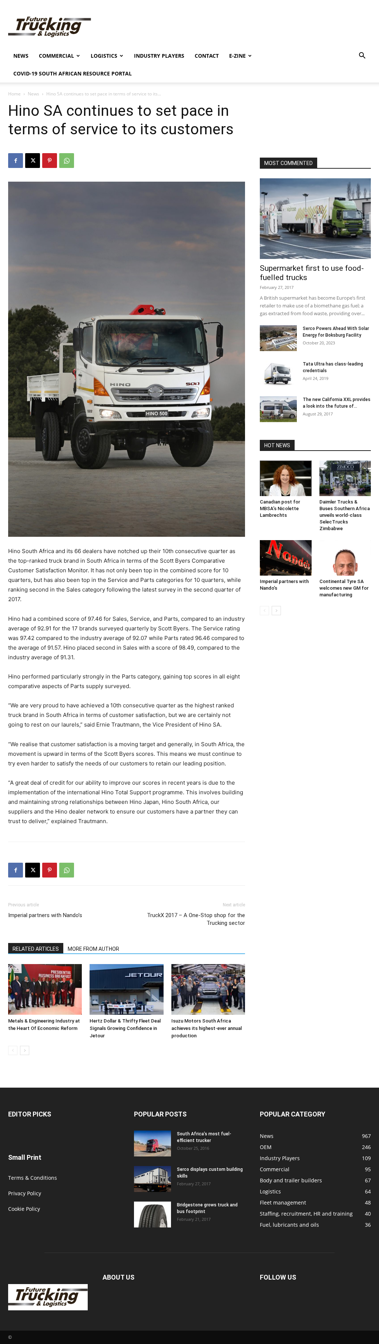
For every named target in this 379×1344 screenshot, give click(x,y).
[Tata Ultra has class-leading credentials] (278, 374)
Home (14, 94)
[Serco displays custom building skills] (152, 1179)
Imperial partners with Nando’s (45, 915)
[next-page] (24, 1050)
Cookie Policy (24, 1208)
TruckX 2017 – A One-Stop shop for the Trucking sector (196, 919)
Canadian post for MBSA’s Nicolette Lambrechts (280, 508)
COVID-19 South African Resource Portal (72, 73)
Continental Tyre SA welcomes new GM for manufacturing (344, 588)
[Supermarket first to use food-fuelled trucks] (315, 218)
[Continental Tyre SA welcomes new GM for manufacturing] (345, 558)
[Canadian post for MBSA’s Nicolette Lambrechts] (286, 478)
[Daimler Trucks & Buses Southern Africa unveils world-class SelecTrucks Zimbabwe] (345, 478)
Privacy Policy (24, 1193)
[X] (32, 160)
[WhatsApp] (66, 160)
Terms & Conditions (32, 1177)
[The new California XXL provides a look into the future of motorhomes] (278, 409)
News (20, 55)
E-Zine (237, 55)
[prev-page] (12, 1050)
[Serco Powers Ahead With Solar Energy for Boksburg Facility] (278, 338)
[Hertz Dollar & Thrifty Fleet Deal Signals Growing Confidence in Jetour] (126, 989)
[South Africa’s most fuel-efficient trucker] (152, 1143)
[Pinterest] (49, 160)
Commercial (56, 55)
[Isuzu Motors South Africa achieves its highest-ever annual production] (208, 989)
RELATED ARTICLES (36, 949)
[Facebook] (15, 160)
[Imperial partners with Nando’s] (286, 558)
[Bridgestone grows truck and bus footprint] (152, 1214)
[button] (362, 56)
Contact (207, 55)
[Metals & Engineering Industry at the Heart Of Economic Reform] (45, 989)
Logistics (104, 55)
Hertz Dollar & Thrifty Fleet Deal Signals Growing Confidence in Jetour (125, 1028)
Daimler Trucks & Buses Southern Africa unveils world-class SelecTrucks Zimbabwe (344, 515)
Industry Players (159, 55)
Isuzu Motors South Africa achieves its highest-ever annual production (206, 1028)
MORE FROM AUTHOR (93, 949)
